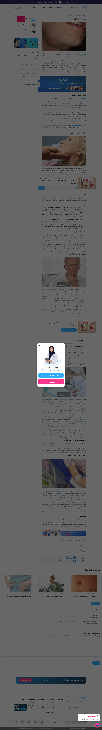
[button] (39, 345)
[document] (51, 365)
